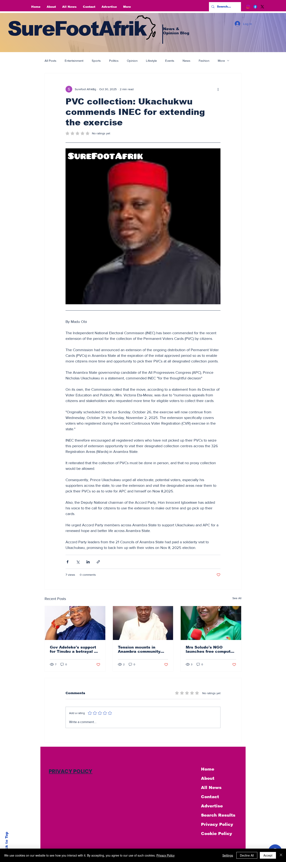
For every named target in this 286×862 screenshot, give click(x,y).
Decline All (247, 855)
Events (169, 60)
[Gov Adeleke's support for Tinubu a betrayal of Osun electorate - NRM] (75, 623)
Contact (210, 796)
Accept (267, 855)
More (221, 60)
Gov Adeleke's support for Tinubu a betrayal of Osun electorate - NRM (74, 649)
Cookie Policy (216, 833)
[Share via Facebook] (68, 562)
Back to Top (7, 843)
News (186, 60)
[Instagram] (248, 6)
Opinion (132, 60)
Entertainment (74, 60)
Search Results (218, 815)
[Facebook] (255, 6)
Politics (114, 60)
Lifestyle (151, 60)
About (207, 778)
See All (236, 598)
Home (207, 769)
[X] (262, 6)
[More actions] (217, 89)
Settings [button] (227, 855)
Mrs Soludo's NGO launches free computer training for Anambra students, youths (210, 649)
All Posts (50, 60)
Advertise (212, 806)
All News (211, 787)
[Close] (280, 855)
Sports (96, 60)
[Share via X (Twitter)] (78, 562)
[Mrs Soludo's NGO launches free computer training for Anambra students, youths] (211, 623)
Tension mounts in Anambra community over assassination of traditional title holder (140, 649)
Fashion (204, 60)
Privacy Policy (217, 824)
